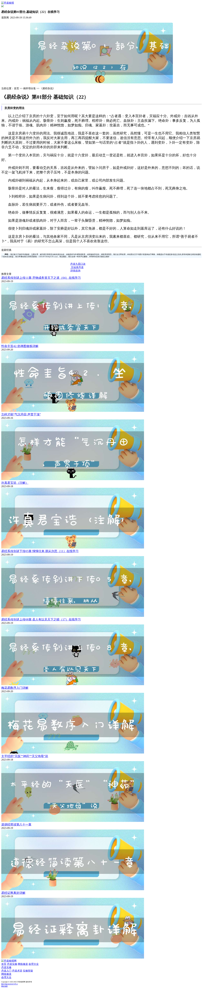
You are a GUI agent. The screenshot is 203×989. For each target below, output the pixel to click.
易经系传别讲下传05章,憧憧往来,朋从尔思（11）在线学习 (40, 551)
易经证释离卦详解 (13, 892)
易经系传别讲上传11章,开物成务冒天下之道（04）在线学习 (41, 277)
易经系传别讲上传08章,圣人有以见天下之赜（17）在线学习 (41, 619)
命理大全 (34, 964)
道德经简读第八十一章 (16, 824)
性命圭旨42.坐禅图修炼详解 (19, 346)
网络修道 (23, 964)
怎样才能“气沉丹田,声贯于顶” (21, 414)
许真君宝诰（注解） (14, 482)
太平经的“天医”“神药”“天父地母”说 (24, 756)
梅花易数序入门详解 (14, 687)
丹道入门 (6, 970)
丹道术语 (17, 970)
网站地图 (4, 986)
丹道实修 (12, 964)
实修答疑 (28, 970)
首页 (3, 964)
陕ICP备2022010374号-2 (9, 984)
